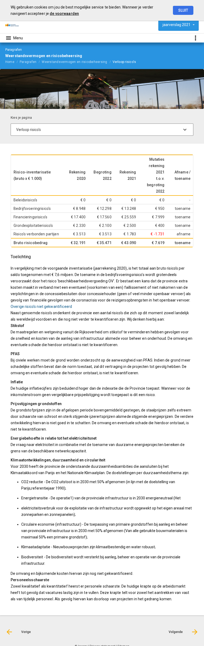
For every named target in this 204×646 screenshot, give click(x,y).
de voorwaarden (64, 13)
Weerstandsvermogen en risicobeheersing (74, 62)
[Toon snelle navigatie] (195, 37)
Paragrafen (28, 62)
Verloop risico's (124, 62)
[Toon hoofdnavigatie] (14, 38)
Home (9, 62)
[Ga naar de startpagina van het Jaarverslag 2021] (12, 25)
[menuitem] (12, 61)
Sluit (183, 10)
